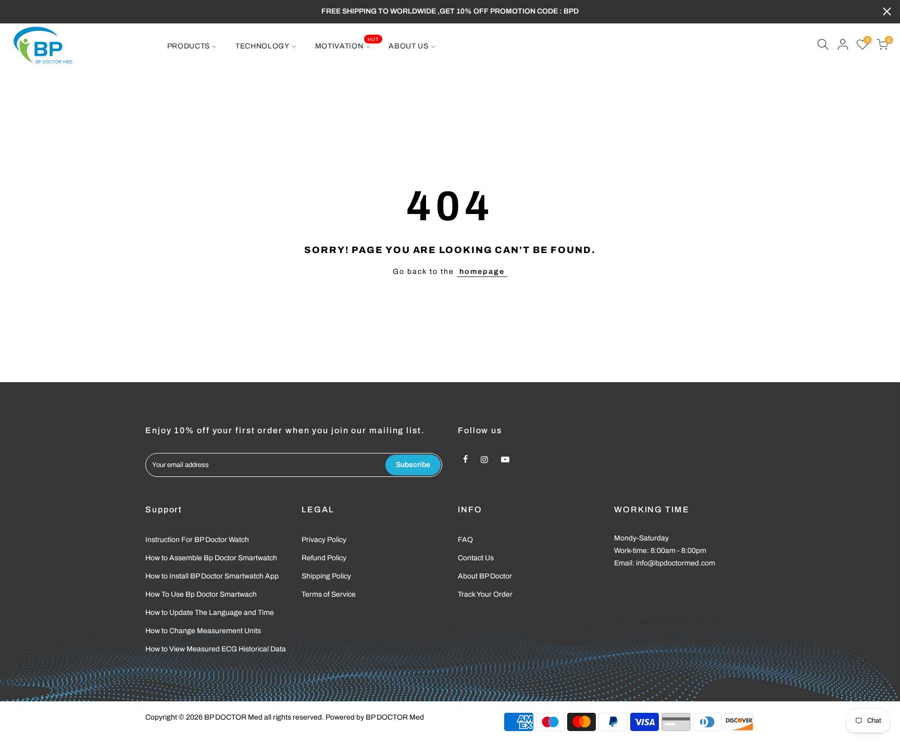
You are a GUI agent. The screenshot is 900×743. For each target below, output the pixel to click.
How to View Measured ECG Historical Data (215, 649)
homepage (482, 271)
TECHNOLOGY (262, 46)
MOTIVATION (347, 43)
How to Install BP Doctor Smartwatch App (212, 576)
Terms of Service (329, 594)
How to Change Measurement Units (203, 631)
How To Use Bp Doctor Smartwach (201, 594)
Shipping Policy (326, 576)
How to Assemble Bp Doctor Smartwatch (211, 558)
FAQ (465, 540)
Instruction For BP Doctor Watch (197, 540)
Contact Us (476, 558)
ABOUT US (409, 46)
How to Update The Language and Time (209, 612)
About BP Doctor (485, 576)
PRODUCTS (188, 46)
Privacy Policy (324, 540)
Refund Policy (324, 558)
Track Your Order (485, 594)
